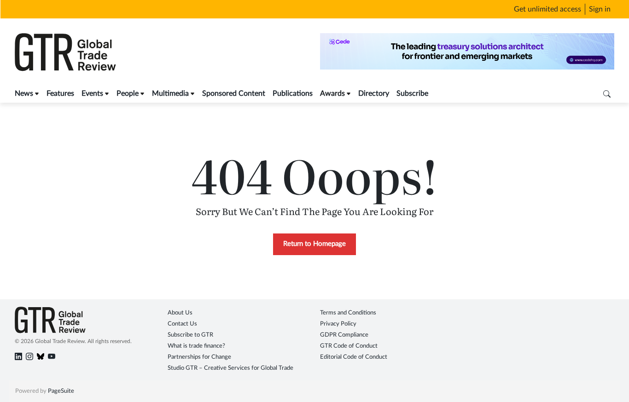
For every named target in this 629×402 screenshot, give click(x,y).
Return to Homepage (314, 243)
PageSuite (61, 391)
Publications (293, 93)
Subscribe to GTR (190, 335)
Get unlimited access (547, 9)
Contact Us (182, 324)
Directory (373, 93)
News (24, 93)
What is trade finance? (196, 346)
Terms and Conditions (348, 313)
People (127, 93)
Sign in (600, 9)
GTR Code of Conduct (349, 346)
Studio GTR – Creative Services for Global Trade (230, 368)
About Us (180, 313)
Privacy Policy (338, 324)
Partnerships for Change (199, 357)
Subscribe (412, 93)
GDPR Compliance (344, 335)
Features (60, 93)
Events (92, 93)
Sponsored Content (233, 93)
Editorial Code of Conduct (353, 357)
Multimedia (170, 93)
